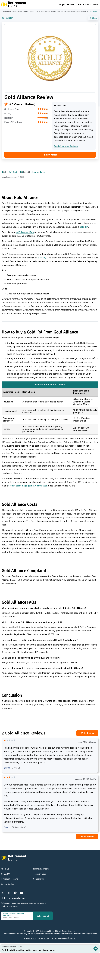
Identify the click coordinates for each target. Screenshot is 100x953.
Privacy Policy (30, 938)
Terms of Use (43, 938)
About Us (5, 869)
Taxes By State (39, 874)
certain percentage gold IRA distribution (28, 485)
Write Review (87, 733)
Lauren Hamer (38, 172)
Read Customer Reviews (66, 146)
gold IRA (84, 227)
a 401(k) (42, 257)
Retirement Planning (9, 879)
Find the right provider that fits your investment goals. (29, 950)
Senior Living (38, 879)
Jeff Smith (13, 172)
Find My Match (50, 154)
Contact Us (6, 874)
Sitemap (72, 938)
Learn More (93, 11)
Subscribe (42, 916)
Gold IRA (9, 18)
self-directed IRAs (25, 232)
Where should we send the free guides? (13, 914)
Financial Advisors (41, 869)
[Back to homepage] (3, 18)
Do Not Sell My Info (59, 938)
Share (94, 18)
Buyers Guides (7, 884)
